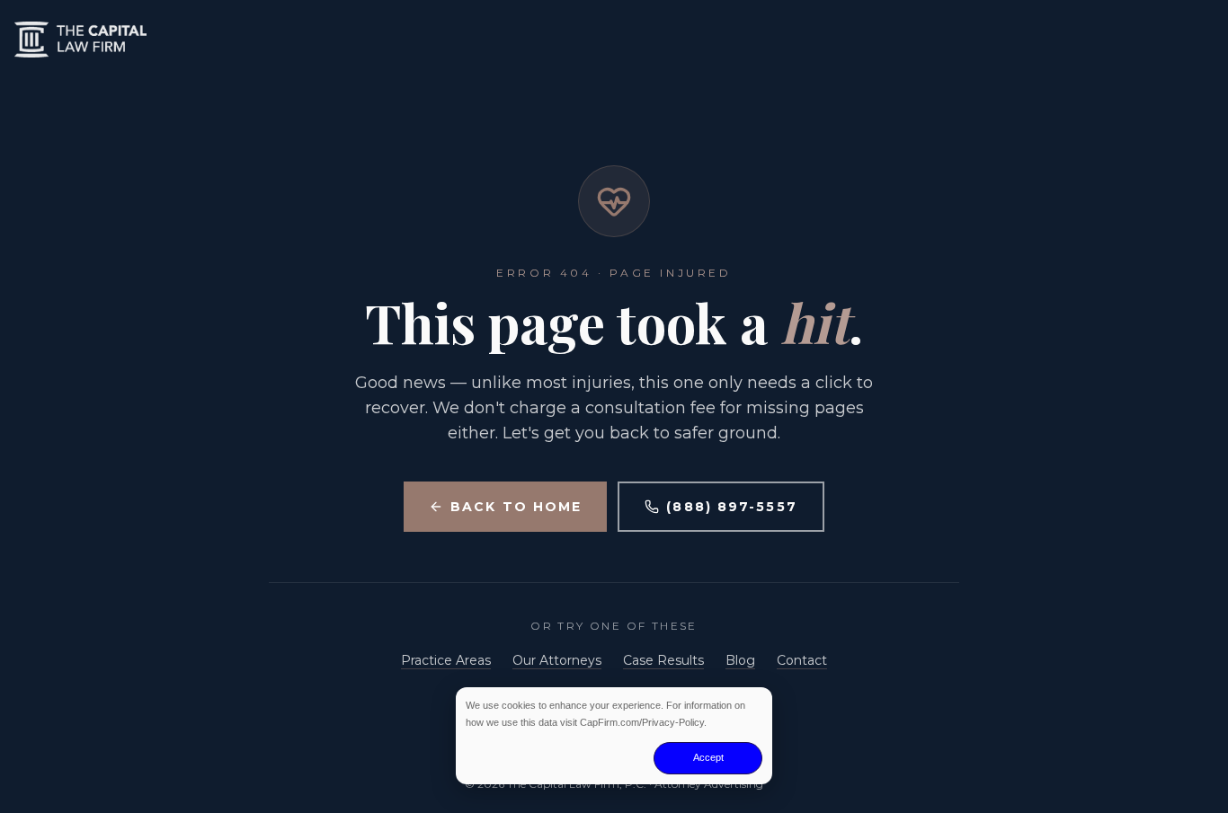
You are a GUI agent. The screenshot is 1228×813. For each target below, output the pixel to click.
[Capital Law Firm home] (614, 39)
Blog (740, 660)
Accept (708, 757)
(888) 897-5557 (731, 507)
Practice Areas (446, 660)
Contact (802, 660)
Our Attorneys (556, 660)
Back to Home (516, 507)
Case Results (663, 660)
